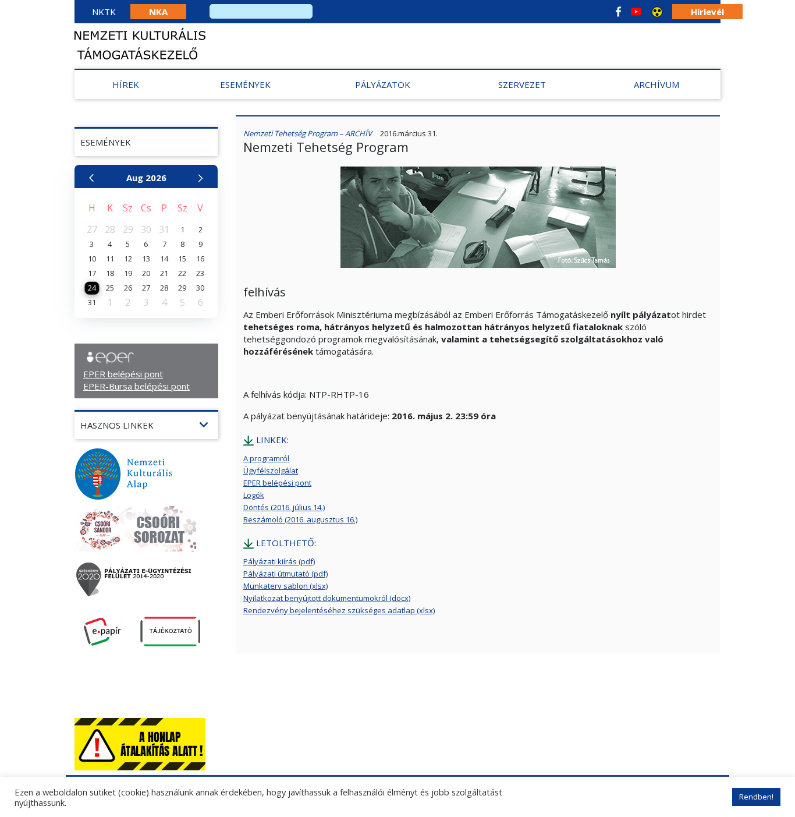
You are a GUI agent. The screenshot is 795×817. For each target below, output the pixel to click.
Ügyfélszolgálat (270, 470)
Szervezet (522, 84)
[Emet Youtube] (636, 12)
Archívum (656, 84)
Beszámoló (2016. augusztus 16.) (300, 519)
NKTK (104, 11)
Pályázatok (382, 84)
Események (245, 84)
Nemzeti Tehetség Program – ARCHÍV (307, 133)
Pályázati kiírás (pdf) (279, 561)
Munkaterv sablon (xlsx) (285, 586)
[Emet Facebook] (618, 11)
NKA (158, 11)
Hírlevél (707, 11)
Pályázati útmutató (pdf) (285, 573)
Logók (253, 495)
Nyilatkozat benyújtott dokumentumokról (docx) (326, 598)
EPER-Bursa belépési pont (136, 386)
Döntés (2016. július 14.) (284, 507)
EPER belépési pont (123, 374)
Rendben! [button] (756, 796)
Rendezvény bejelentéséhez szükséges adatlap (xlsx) (339, 610)
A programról (266, 458)
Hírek (125, 84)
